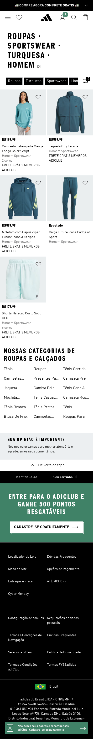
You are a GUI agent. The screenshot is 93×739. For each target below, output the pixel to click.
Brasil (53, 686)
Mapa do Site (17, 569)
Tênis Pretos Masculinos (44, 407)
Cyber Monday (18, 593)
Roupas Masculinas (43, 369)
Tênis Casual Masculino (44, 398)
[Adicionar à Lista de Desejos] (38, 98)
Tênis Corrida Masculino (74, 369)
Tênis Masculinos (13, 369)
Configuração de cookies (26, 618)
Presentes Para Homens (46, 379)
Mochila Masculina (12, 398)
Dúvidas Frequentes (61, 556)
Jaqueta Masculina (12, 388)
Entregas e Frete (20, 581)
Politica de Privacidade (64, 652)
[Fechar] (10, 728)
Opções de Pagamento (63, 569)
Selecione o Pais (20, 652)
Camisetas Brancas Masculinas (43, 417)
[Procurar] (74, 17)
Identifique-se (26, 477)
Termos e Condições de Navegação (25, 638)
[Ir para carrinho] (85, 17)
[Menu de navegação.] (7, 17)
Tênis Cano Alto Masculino (76, 388)
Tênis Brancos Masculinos (16, 407)
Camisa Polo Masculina (44, 388)
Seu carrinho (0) (65, 477)
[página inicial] (46, 19)
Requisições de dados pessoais (63, 620)
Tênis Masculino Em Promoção (75, 407)
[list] (39, 81)
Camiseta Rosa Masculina (75, 398)
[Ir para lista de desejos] (19, 17)
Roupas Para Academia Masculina (74, 417)
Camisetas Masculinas (13, 379)
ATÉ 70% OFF (56, 581)
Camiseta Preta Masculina (76, 379)
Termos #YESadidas (61, 664)
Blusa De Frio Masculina (15, 417)
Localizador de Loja (22, 556)
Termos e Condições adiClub (22, 667)
